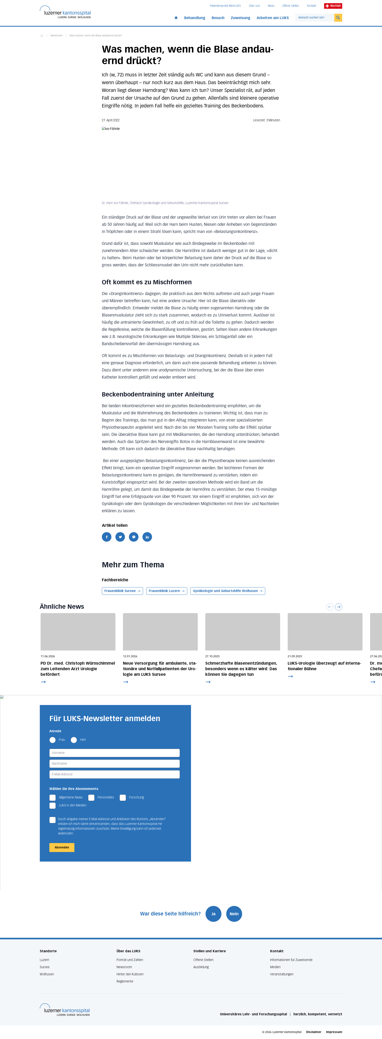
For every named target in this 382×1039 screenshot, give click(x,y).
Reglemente (125, 981)
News (271, 6)
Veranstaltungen (281, 974)
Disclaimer (313, 1032)
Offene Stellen (290, 6)
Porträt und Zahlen (130, 960)
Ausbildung (201, 967)
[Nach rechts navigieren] (338, 607)
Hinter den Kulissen (130, 974)
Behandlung (194, 18)
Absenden (62, 847)
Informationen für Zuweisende (291, 960)
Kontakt (311, 6)
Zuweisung (240, 18)
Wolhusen (47, 974)
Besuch (218, 18)
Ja (213, 913)
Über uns (254, 6)
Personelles (106, 797)
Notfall (335, 6)
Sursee (45, 967)
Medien (275, 967)
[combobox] (314, 18)
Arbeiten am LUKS (273, 18)
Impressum (334, 1032)
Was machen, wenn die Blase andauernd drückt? (96, 36)
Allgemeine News (71, 797)
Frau (62, 740)
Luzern (44, 960)
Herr (83, 740)
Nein (234, 913)
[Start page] (176, 16)
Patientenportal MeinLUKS (225, 6)
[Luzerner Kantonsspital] (65, 1009)
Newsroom (56, 36)
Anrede (55, 731)
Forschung (136, 797)
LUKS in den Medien (72, 805)
